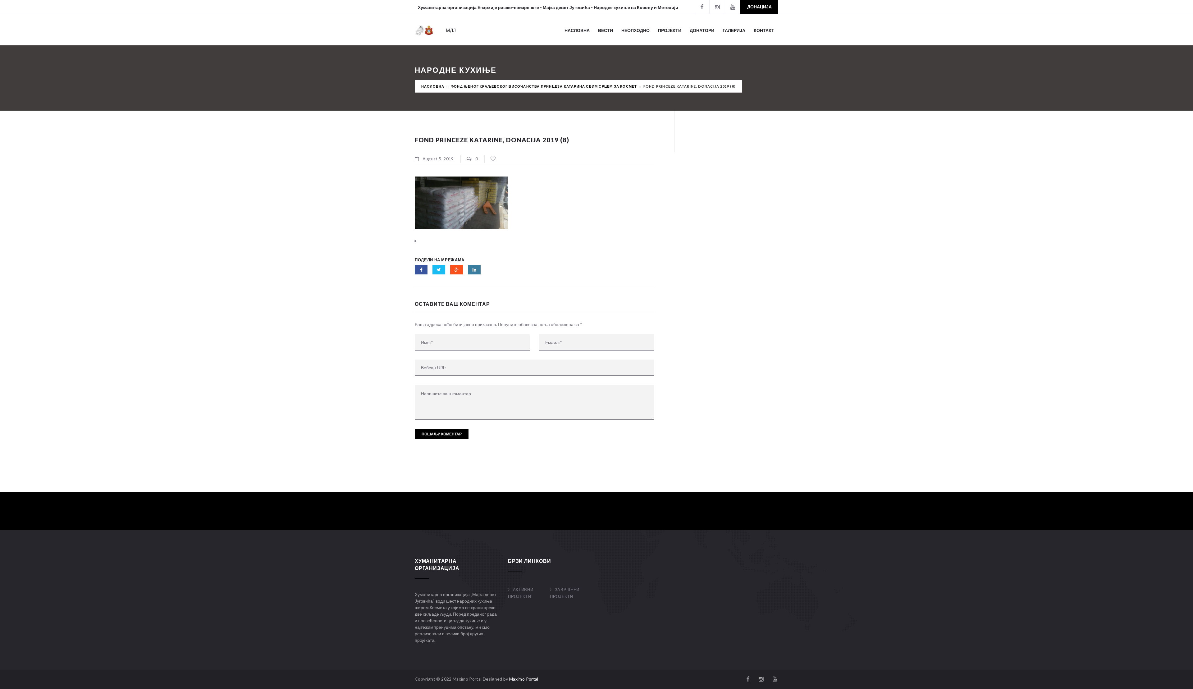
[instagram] (717, 7)
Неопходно (635, 30)
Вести (605, 30)
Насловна (577, 30)
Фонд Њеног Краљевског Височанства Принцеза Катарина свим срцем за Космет (544, 86)
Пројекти (669, 30)
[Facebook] (701, 7)
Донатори (702, 30)
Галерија (734, 30)
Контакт (764, 30)
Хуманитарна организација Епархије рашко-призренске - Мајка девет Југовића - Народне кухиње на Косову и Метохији (548, 7)
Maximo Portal (523, 679)
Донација (759, 6)
